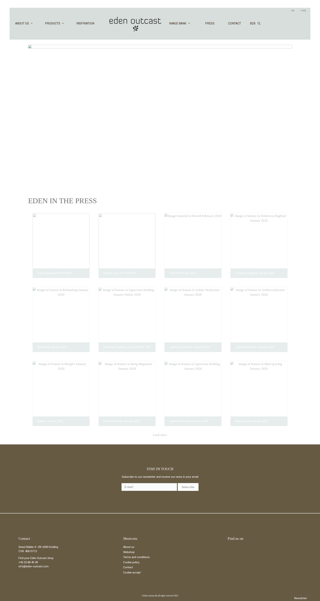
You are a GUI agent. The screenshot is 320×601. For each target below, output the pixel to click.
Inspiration (85, 23)
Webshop (129, 552)
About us (22, 23)
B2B (252, 23)
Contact (234, 23)
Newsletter (300, 598)
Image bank (177, 23)
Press (209, 23)
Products (52, 23)
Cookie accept (132, 572)
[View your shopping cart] (305, 23)
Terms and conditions (136, 557)
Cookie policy (131, 562)
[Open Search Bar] (259, 23)
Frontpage (135, 23)
